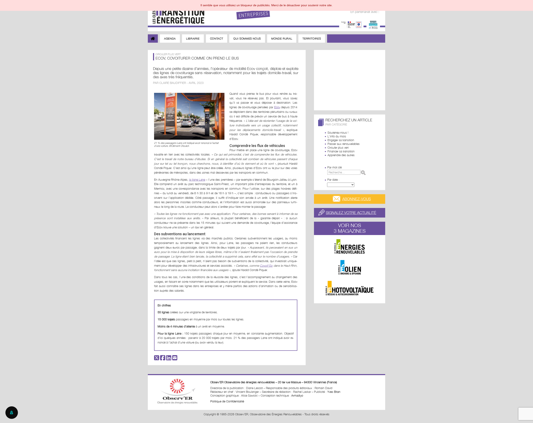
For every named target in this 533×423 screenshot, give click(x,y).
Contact (216, 38)
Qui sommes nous (247, 38)
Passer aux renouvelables (344, 144)
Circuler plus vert (338, 147)
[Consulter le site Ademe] (351, 24)
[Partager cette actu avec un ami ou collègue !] (174, 359)
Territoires (312, 38)
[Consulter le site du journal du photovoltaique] (349, 288)
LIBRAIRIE (193, 38)
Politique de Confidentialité (227, 401)
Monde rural (281, 38)
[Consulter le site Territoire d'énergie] (373, 24)
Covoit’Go (266, 265)
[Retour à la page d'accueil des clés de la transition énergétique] (176, 13)
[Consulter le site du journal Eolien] (349, 267)
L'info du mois (337, 136)
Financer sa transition (341, 151)
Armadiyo (297, 395)
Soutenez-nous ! (338, 132)
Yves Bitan (333, 391)
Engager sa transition (341, 140)
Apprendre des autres (341, 155)
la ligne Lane (197, 179)
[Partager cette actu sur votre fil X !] (156, 359)
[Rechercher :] (347, 172)
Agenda (170, 38)
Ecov (277, 107)
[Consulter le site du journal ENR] (349, 246)
